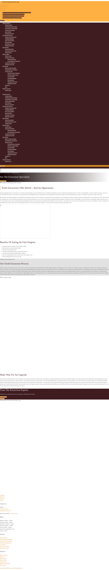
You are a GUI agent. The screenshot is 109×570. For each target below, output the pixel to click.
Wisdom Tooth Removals (10, 37)
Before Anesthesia (12, 59)
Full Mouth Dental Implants (11, 26)
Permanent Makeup (12, 78)
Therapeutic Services (12, 81)
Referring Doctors (7, 88)
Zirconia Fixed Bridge (10, 30)
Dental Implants (8, 25)
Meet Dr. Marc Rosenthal (10, 68)
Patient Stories (8, 52)
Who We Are (5, 66)
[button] (3, 181)
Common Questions (9, 33)
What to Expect (6, 54)
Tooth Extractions (9, 39)
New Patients (6, 47)
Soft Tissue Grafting (9, 40)
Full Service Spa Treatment (14, 73)
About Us (2, 556)
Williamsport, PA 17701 (5, 510)
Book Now (2, 20)
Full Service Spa (8, 71)
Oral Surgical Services (7, 35)
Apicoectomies (8, 42)
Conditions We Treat (9, 64)
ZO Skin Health (11, 76)
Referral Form (8, 90)
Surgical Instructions (9, 57)
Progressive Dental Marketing (15, 568)
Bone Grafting (8, 32)
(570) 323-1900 (13, 513)
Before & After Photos (5, 563)
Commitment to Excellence (11, 69)
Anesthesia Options (9, 45)
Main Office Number (11, 2)
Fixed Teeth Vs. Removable (6, 541)
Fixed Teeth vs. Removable (11, 28)
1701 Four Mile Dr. (4, 509)
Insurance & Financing (10, 63)
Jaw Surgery (3, 544)
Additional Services (12, 83)
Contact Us (7, 85)
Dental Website (3, 568)
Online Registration (9, 49)
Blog (6, 87)
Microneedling (11, 80)
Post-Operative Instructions (14, 61)
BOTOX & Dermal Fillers (13, 75)
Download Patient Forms (10, 51)
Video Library (3, 565)
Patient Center (8, 56)
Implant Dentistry (6, 23)
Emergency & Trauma (10, 44)
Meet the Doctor (3, 555)
